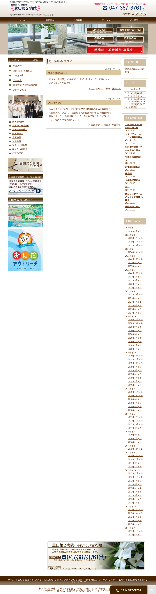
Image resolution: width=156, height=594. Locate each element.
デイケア (17, 80)
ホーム (11, 580)
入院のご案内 (19, 89)
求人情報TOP (18, 122)
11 (138, 99)
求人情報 (49, 580)
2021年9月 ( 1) (135, 298)
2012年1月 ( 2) (135, 524)
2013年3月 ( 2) (135, 495)
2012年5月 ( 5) (135, 520)
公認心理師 (17, 153)
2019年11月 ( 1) (135, 359)
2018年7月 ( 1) (135, 403)
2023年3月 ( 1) (135, 266)
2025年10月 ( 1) (135, 245)
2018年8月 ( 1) (135, 399)
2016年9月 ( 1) (135, 434)
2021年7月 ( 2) (135, 302)
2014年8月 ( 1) (135, 463)
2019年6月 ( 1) (135, 370)
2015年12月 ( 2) (135, 449)
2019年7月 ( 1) (135, 367)
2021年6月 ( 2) (135, 305)
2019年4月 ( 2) (135, 378)
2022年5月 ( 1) (135, 280)
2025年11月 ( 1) (135, 241)
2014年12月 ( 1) (135, 455)
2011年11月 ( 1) (135, 531)
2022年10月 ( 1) (135, 273)
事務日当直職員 (19, 149)
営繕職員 (16, 141)
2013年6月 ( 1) (135, 484)
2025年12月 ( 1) (135, 238)
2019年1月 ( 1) (135, 385)
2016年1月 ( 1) (135, 442)
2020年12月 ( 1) (135, 319)
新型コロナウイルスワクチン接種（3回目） (134, 197)
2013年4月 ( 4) (135, 492)
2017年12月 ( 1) (135, 417)
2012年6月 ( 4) (135, 517)
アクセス (39, 580)
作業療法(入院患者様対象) (25, 85)
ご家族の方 (18, 75)
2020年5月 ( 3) (135, 338)
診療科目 (29, 580)
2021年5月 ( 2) (135, 309)
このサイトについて (118, 580)
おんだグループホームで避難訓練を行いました (133, 137)
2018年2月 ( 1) (135, 410)
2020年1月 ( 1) (135, 349)
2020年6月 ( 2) (135, 334)
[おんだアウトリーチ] (25, 270)
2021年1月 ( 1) (135, 313)
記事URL (116, 88)
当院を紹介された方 (22, 71)
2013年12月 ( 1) (135, 473)
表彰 (127, 187)
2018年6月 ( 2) (135, 406)
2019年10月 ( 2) (135, 363)
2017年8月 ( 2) (135, 428)
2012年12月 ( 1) (135, 509)
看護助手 (16, 137)
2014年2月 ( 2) (135, 466)
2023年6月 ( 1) (135, 262)
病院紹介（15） (132, 206)
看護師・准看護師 (20, 125)
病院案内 (20, 580)
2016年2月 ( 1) (135, 438)
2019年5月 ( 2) (135, 374)
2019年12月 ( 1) (135, 355)
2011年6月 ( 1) (135, 534)
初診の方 (17, 66)
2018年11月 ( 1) (135, 392)
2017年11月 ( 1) (135, 420)
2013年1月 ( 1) (135, 502)
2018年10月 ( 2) (135, 395)
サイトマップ (80, 582)
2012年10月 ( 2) (135, 513)
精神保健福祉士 (19, 129)
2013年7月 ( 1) (135, 481)
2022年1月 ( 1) (135, 287)
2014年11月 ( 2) (135, 459)
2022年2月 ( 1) (135, 284)
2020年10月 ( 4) (135, 323)
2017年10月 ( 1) (135, 424)
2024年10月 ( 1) (135, 252)
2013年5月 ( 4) (135, 488)
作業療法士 (17, 133)
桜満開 (128, 173)
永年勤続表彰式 (132, 167)
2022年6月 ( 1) (135, 276)
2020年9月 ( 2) (135, 327)
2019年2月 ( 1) (135, 381)
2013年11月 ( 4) (135, 477)
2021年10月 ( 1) (135, 294)
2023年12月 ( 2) (135, 259)
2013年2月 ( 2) (135, 499)
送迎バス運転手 (19, 145)
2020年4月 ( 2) (135, 341)
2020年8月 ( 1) (135, 330)
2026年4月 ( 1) (135, 231)
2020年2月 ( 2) (135, 345)
